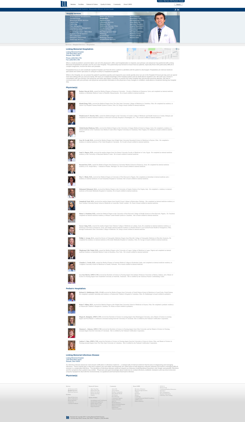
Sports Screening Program (118, 404)
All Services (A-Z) (72, 389)
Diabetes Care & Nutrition (79, 34)
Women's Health (135, 36)
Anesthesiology (75, 18)
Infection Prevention (96, 405)
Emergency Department (78, 37)
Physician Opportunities (141, 390)
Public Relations (139, 401)
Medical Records (95, 390)
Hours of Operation (73, 399)
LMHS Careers (138, 399)
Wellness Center (135, 34)
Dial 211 (114, 401)
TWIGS (137, 392)
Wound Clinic (134, 37)
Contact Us (71, 402)
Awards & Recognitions (97, 402)
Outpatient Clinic (105, 30)
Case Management (76, 26)
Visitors (93, 395)
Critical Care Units (76, 30)
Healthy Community (117, 392)
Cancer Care (74, 22)
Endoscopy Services (77, 39)
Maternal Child (105, 24)
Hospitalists (104, 18)
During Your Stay (95, 393)
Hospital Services (79, 44)
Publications (115, 407)
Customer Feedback (73, 403)
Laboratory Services (107, 22)
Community (117, 4)
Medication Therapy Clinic (109, 26)
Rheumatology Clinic (137, 20)
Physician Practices (73, 392)
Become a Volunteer (140, 389)
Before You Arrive (95, 392)
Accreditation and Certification (99, 400)
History (137, 395)
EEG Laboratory (75, 36)
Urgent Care (134, 30)
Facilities (81, 4)
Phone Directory (72, 400)
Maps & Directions (73, 397)
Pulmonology (104, 36)
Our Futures (115, 395)
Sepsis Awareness (95, 406)
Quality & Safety (105, 4)
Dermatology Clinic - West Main (81, 32)
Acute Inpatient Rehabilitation (80, 16)
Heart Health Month (117, 393)
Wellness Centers (116, 406)
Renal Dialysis (135, 16)
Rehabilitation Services (108, 39)
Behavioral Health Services (79, 20)
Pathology (103, 34)
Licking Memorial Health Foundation (144, 398)
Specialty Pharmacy (136, 24)
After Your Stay (95, 389)
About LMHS (127, 4)
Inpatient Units (105, 20)
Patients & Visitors (92, 4)
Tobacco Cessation (136, 28)
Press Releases (115, 396)
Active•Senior (115, 390)
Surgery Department (136, 26)
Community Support (117, 398)
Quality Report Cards (96, 403)
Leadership (138, 396)
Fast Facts (137, 393)
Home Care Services (107, 16)
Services (73, 4)
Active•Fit (114, 389)
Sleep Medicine (135, 22)
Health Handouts (116, 402)
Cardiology (74, 24)
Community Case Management (80, 28)
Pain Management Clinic (108, 32)
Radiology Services (106, 37)
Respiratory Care (135, 18)
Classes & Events (116, 399)
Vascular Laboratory (137, 32)
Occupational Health (107, 28)
